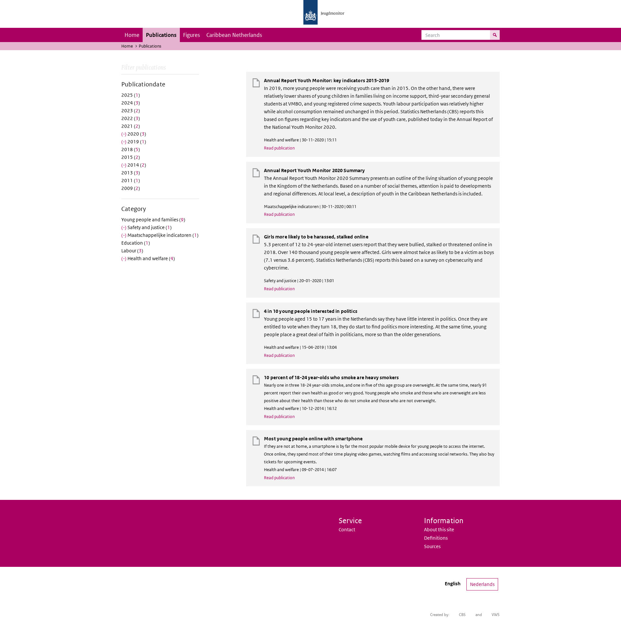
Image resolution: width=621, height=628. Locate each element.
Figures (191, 35)
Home (132, 35)
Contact (347, 529)
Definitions (436, 538)
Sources (432, 546)
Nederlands (482, 584)
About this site (439, 529)
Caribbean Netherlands (234, 35)
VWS (496, 614)
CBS (462, 614)
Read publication (279, 148)
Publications (161, 35)
